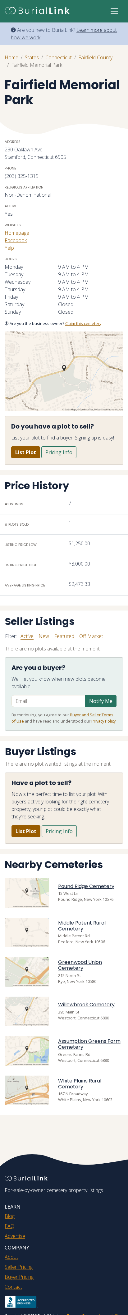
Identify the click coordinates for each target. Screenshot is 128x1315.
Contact (13, 1286)
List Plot (25, 452)
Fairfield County (95, 57)
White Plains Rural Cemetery (79, 1083)
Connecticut (58, 57)
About (11, 1257)
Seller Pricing (19, 1266)
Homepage (17, 232)
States (32, 57)
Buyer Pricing (19, 1276)
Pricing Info (58, 452)
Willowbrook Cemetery (86, 1004)
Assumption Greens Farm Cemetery (89, 1044)
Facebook (16, 240)
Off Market (91, 636)
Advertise (15, 1236)
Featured (64, 636)
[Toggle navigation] (114, 11)
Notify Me (100, 701)
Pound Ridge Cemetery (86, 886)
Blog (10, 1216)
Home (11, 57)
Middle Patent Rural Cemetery (82, 925)
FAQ (9, 1226)
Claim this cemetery (83, 323)
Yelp (9, 247)
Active (27, 636)
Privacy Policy (103, 721)
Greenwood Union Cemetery (80, 965)
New (44, 636)
